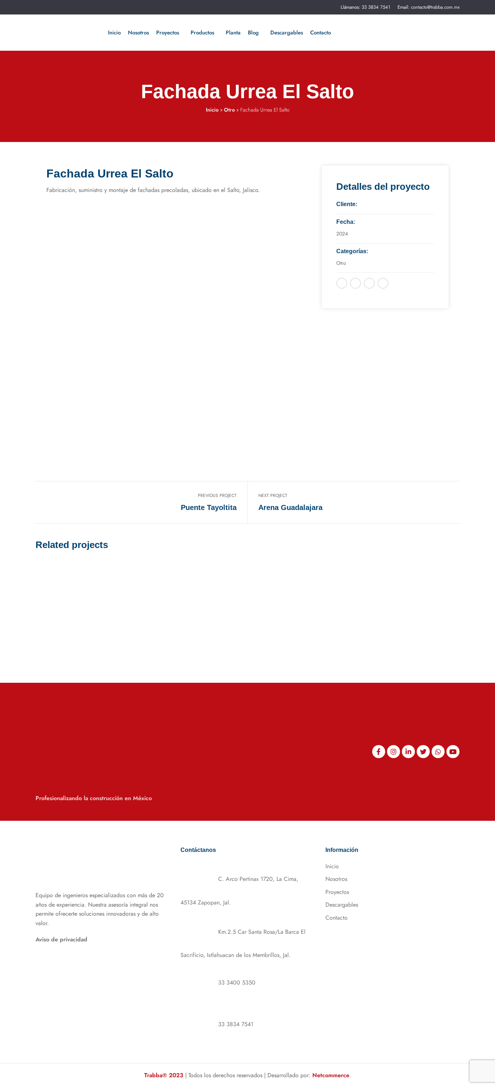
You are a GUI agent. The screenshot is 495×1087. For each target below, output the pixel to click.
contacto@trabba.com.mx (435, 7)
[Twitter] (423, 751)
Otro (229, 109)
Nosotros (336, 879)
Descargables (341, 904)
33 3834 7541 (376, 7)
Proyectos (337, 892)
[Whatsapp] (438, 751)
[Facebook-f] (378, 751)
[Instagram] (393, 751)
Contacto (336, 918)
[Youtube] (452, 751)
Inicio (212, 109)
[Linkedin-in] (408, 751)
